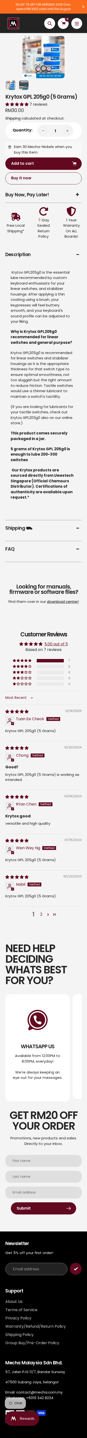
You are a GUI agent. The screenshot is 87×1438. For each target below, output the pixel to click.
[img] (17, 711)
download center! (63, 601)
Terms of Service (21, 1310)
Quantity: (22, 130)
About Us (13, 1301)
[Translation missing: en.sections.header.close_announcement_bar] (83, 6)
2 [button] (41, 914)
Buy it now (21, 178)
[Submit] (76, 1269)
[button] (17, 104)
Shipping (13, 118)
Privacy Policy (18, 1318)
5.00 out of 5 (56, 644)
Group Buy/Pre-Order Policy (32, 1343)
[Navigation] (76, 23)
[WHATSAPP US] (37, 1047)
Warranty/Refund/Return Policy (35, 1326)
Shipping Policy (19, 1334)
